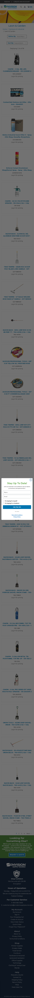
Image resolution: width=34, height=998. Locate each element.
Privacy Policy (17, 516)
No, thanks (17, 511)
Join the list (17, 507)
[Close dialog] (31, 480)
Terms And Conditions (17, 515)
